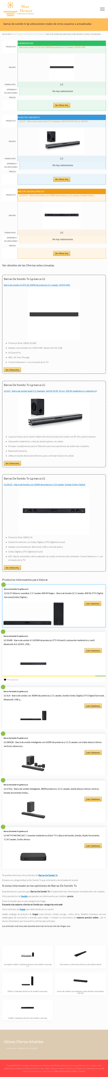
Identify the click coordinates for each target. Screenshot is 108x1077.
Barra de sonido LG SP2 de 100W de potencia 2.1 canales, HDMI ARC (37, 285)
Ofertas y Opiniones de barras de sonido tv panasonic (27, 991)
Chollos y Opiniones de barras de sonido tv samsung (27, 1018)
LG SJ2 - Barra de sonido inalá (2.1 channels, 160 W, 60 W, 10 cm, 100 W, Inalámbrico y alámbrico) (50, 391)
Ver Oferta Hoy (61, 105)
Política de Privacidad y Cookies (65, 1071)
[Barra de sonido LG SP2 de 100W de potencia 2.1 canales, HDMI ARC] (54, 339)
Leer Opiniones (92, 603)
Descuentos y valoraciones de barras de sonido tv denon (80, 964)
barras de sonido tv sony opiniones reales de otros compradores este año (80, 992)
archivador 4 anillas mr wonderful (21, 1048)
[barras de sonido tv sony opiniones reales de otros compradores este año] (81, 981)
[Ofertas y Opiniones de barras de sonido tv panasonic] (28, 981)
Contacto (81, 1071)
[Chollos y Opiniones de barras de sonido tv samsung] (28, 1008)
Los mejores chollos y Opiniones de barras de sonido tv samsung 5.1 (27, 965)
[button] (102, 9)
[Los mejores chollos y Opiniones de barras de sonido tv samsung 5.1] (28, 954)
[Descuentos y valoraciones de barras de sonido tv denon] (81, 954)
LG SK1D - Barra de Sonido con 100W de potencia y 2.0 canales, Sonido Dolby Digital (44, 484)
